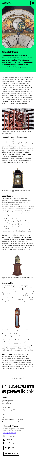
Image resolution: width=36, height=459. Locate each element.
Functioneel (11, 436)
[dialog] (18, 440)
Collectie (4, 422)
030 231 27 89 (6, 407)
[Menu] (32, 3)
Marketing (10, 443)
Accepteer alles (10, 448)
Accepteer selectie (11, 454)
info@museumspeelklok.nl (9, 410)
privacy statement (9, 433)
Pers (19, 417)
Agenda (4, 417)
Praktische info (22, 419)
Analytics (10, 439)
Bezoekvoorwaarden (8, 419)
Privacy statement (23, 422)
